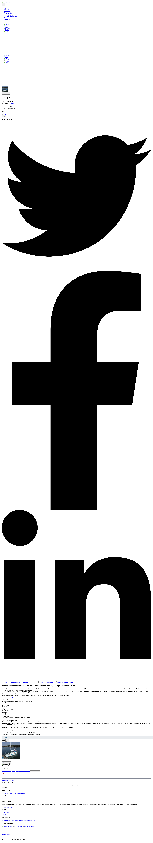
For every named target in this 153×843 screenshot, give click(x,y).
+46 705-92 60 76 (6, 771)
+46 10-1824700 (6, 812)
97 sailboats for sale (7, 793)
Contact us (7, 19)
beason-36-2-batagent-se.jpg (65, 682)
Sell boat (6, 9)
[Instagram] (29, 820)
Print (5, 114)
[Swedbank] (28, 826)
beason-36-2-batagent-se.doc (12, 682)
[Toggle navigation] (3, 4)
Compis (12, 103)
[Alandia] (17, 826)
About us (6, 18)
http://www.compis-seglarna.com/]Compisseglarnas (17, 697)
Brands (4, 798)
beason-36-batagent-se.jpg (47, 682)
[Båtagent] (7, 2)
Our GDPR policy (6, 834)
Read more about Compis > (9, 780)
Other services (8, 13)
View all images (8, 763)
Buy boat (6, 8)
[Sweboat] (7, 826)
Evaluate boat (37, 771)
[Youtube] (18, 820)
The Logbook (7, 12)
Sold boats (7, 11)
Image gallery (7, 93)
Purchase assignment (12, 16)
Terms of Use (5, 829)
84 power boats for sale (19, 793)
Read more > (26, 771)
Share (5, 116)
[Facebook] (7, 820)
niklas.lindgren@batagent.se (9, 815)
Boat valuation (10, 15)
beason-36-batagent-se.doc (30, 682)
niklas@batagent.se (17, 771)
